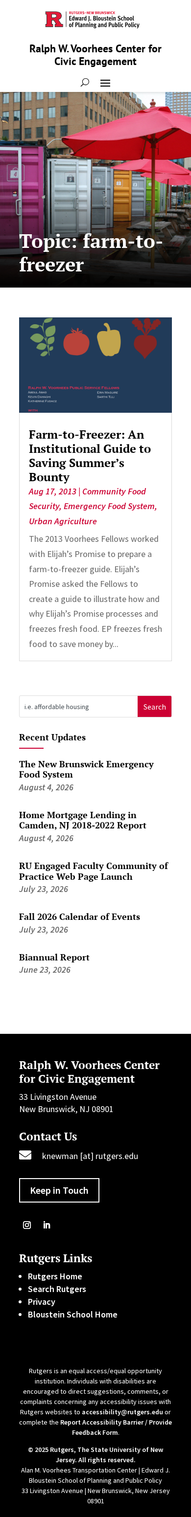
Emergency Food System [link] (109, 506)
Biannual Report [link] (54, 957)
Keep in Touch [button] (59, 1190)
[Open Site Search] (85, 82)
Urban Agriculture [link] (63, 521)
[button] (105, 82)
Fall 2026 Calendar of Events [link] (79, 916)
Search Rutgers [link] (57, 1288)
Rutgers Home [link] (55, 1276)
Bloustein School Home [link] (73, 1314)
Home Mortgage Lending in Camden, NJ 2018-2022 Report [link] (82, 820)
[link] (95, 365)
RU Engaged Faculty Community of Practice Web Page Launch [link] (93, 871)
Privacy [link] (41, 1301)
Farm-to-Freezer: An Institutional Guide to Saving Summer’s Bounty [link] (90, 455)
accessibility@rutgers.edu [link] (122, 1411)
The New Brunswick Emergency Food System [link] (86, 769)
